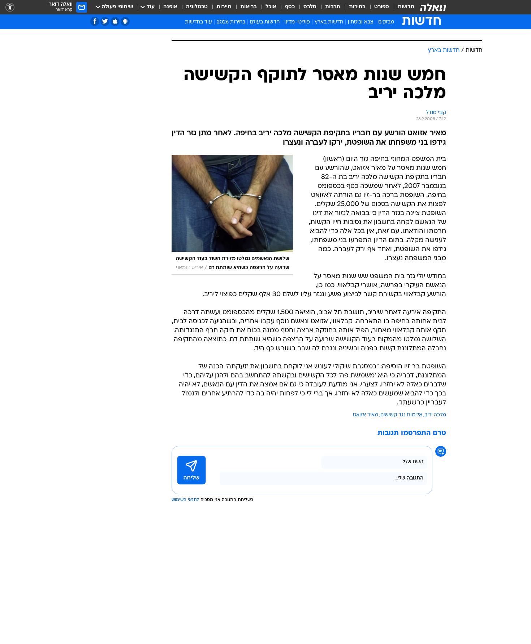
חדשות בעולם (265, 22)
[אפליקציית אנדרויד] (125, 21)
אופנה (170, 7)
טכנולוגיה (197, 7)
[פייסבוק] (94, 21)
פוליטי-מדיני (297, 22)
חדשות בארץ (329, 22)
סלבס (309, 7)
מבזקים (386, 22)
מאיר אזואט (365, 415)
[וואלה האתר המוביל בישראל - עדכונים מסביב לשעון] (433, 7)
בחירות (357, 7)
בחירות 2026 (231, 22)
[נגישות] (9, 7)
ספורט (381, 7)
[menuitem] (401, 7)
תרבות (332, 7)
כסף (290, 7)
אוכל (271, 7)
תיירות (224, 7)
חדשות (406, 7)
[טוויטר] (104, 21)
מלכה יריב (435, 415)
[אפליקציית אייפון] (115, 21)
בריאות (248, 7)
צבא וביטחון (361, 22)
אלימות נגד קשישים (401, 415)
